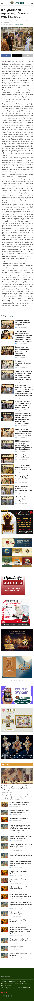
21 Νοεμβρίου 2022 (6, 24)
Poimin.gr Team (18, 24)
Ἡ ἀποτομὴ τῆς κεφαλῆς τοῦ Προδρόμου (19, 920)
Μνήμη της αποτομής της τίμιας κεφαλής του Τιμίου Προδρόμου (20, 940)
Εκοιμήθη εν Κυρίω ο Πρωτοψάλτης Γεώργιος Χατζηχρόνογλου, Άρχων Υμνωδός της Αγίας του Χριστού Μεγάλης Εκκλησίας (23, 418)
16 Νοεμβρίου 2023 (16, 891)
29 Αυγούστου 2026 (7, 792)
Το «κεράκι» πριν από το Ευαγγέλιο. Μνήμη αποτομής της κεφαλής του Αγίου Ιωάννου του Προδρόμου (21, 930)
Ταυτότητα (4, 981)
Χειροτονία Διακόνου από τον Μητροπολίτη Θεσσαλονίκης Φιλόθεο (23, 467)
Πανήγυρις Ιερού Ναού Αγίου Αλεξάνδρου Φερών (23, 478)
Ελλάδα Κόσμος (6, 413)
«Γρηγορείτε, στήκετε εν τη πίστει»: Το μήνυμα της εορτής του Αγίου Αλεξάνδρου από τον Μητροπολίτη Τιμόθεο (23, 375)
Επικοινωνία (12, 981)
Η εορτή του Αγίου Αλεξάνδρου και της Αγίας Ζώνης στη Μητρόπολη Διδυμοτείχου (22, 351)
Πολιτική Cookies (6, 985)
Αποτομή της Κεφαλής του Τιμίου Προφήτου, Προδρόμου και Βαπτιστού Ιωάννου (21, 846)
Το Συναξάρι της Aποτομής (19, 818)
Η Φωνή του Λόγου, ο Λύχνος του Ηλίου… (22, 456)
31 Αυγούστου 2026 (21, 327)
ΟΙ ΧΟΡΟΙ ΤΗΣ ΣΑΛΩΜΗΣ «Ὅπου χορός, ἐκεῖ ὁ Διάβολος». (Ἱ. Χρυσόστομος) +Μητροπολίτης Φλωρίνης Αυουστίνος (20, 827)
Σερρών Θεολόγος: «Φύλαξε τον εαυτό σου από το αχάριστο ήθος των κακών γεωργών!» (23, 432)
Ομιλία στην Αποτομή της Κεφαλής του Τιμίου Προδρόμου (20, 895)
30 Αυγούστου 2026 (21, 437)
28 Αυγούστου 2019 (16, 814)
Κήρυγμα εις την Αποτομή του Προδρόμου (20, 880)
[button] (11, 680)
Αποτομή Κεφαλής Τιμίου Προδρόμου (18, 872)
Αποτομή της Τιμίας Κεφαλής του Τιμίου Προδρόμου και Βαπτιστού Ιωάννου (21, 863)
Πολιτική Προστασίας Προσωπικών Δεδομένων (14, 984)
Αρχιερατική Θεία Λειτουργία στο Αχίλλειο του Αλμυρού (23, 488)
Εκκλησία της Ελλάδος (9, 20)
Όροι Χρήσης (22, 981)
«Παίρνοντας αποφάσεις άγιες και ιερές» (23, 363)
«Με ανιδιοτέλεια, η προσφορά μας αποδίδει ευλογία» (22, 499)
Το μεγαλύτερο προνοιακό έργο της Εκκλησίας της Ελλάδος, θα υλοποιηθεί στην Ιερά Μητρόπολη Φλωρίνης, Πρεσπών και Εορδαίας (24, 336)
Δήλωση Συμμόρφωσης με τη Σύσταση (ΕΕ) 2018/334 (15, 988)
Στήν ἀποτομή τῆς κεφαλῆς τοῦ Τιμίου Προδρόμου (20, 887)
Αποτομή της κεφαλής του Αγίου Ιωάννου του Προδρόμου (21, 837)
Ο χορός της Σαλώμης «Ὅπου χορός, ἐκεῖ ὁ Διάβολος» (19, 811)
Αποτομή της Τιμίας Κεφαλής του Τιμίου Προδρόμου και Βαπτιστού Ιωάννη (21, 904)
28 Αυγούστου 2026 (16, 806)
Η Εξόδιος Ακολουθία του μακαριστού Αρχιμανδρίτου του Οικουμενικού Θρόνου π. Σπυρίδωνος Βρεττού (23, 445)
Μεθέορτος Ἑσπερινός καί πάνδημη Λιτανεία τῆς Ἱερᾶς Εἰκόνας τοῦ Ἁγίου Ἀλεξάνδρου (23, 404)
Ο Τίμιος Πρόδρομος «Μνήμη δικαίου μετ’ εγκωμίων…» (19, 803)
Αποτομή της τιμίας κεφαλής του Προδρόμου (21, 954)
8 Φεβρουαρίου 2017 (16, 840)
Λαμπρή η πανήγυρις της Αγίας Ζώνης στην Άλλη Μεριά (23, 323)
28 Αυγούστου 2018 (16, 883)
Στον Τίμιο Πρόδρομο (17, 947)
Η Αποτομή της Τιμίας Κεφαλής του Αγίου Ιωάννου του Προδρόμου (15, 782)
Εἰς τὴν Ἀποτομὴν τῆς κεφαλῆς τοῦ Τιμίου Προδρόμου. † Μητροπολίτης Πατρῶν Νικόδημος (16, 788)
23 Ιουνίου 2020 (15, 833)
